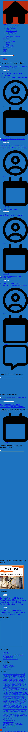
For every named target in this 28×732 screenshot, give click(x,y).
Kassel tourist (6, 652)
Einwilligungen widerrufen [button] (9, 726)
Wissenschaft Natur (11, 28)
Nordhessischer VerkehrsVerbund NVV (13, 655)
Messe (7, 44)
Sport (4, 51)
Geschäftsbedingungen (9, 720)
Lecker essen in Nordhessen (13, 36)
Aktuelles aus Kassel (8, 46)
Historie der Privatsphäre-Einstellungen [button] (13, 724)
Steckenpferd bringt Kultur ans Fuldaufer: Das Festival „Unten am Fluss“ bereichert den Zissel (13, 612)
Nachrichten (6, 38)
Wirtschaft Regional (11, 33)
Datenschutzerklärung (8, 722)
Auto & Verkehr (9, 45)
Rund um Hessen (10, 41)
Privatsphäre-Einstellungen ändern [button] (12, 723)
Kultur (7, 29)
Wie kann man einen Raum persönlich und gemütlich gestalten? (13, 284)
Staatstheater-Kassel (8, 657)
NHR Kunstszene (7, 47)
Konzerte (8, 34)
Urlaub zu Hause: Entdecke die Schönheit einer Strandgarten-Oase (13, 147)
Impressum (15, 696)
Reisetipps (5, 50)
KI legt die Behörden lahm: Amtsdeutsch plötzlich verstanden (12, 406)
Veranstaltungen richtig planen (11, 215)
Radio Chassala (7, 669)
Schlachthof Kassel (8, 656)
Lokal (4, 24)
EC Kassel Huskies (8, 665)
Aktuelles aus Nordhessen (12, 25)
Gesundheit (6, 49)
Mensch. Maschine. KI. (11, 31)
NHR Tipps (8, 37)
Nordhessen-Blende (8, 667)
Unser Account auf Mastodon (10, 659)
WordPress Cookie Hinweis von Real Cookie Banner (13, 731)
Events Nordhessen (11, 32)
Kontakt (5, 53)
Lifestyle (8, 42)
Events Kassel (9, 27)
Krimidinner (6, 653)
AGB (4, 719)
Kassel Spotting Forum (9, 666)
